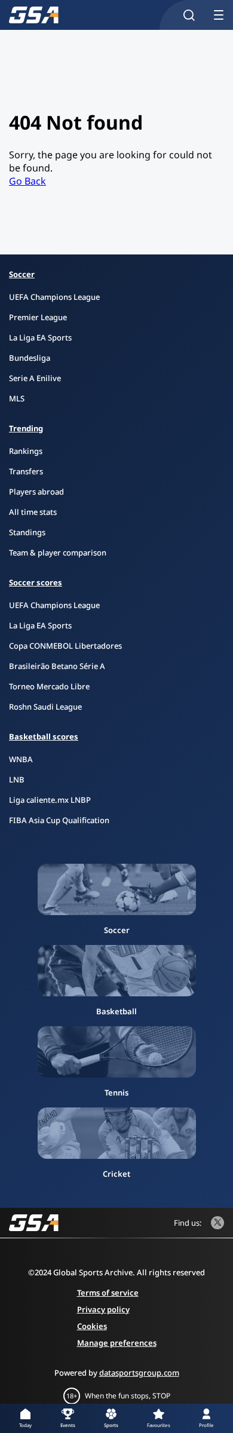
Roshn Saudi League (45, 706)
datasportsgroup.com (139, 1372)
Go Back (27, 181)
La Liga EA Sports (40, 337)
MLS (16, 398)
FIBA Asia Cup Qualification (59, 820)
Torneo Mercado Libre (49, 686)
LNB (16, 779)
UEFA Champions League (54, 296)
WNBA (21, 759)
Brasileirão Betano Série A (57, 666)
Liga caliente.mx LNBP (50, 799)
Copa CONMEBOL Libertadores (65, 645)
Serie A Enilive (35, 378)
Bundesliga (29, 357)
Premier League (38, 317)
